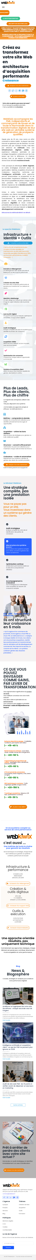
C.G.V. (4, 1224)
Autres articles (18, 1105)
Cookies (5, 1227)
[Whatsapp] (16, 90)
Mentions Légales (8, 1221)
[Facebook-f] (4, 1197)
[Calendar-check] (26, 90)
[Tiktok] (13, 90)
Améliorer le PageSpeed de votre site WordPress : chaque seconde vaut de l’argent (17, 1008)
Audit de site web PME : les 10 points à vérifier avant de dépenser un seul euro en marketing (18, 1086)
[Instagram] (9, 90)
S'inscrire (8, 1247)
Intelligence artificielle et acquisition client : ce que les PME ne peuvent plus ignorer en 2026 (18, 1047)
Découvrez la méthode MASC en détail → (17, 213)
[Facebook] (19, 90)
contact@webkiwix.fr (9, 1194)
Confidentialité (7, 1230)
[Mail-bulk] (23, 90)
